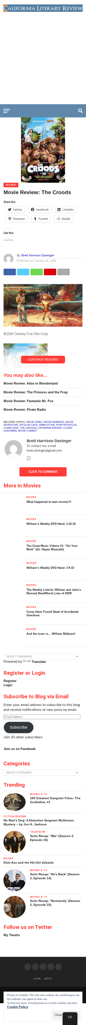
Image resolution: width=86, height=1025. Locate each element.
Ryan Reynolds (66, 424)
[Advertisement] (43, 57)
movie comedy (27, 430)
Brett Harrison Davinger (37, 255)
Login (8, 685)
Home (37, 978)
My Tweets (12, 935)
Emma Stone (47, 424)
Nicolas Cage (29, 424)
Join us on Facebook (20, 749)
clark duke (11, 428)
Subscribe (18, 727)
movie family (34, 422)
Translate (39, 662)
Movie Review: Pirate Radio (25, 409)
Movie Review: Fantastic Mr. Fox (28, 401)
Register (10, 681)
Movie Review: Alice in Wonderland (31, 383)
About (48, 978)
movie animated (54, 422)
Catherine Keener (50, 428)
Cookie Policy (17, 1007)
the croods (28, 428)
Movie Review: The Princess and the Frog (35, 392)
